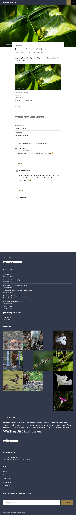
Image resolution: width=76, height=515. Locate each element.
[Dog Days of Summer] (13, 361)
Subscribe (67, 503)
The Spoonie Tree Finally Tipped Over (14, 296)
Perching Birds (50, 425)
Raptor (70, 425)
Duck (53, 423)
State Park (41, 427)
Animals (13, 422)
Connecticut (46, 422)
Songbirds (22, 427)
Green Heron (7, 317)
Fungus (66, 422)
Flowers (59, 422)
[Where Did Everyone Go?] (13, 381)
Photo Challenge (61, 425)
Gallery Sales (7, 478)
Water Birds (31, 432)
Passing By (6, 485)
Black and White (31, 422)
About (5, 471)
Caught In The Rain (21, 127)
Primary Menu (73, 2)
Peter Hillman (22, 148)
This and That (50, 427)
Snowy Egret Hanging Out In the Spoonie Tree (17, 290)
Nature (37, 425)
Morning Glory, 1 (8, 274)
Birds (23, 422)
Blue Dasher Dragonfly (22, 134)
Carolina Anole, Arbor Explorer (12, 312)
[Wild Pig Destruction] (33, 381)
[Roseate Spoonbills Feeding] (13, 340)
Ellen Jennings (31, 52)
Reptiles (6, 427)
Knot (33, 117)
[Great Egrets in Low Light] (63, 340)
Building (39, 422)
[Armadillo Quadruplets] (33, 340)
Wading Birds (14, 431)
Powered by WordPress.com (17, 512)
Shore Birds (14, 427)
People (43, 425)
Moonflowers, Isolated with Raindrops (15, 285)
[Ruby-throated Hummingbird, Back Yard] (43, 361)
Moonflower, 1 (7, 306)
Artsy (18, 422)
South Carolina (32, 427)
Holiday (5, 425)
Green (27, 117)
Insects (12, 425)
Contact (5, 475)
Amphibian (18, 45)
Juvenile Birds (20, 425)
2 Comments (43, 52)
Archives (5, 439)
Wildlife (39, 432)
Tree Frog (41, 117)
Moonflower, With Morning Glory (13, 301)
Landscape (29, 425)
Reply (21, 163)
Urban (67, 427)
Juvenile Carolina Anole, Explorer (13, 280)
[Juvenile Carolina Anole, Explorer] (63, 361)
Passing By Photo (10, 2)
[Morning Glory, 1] (63, 401)
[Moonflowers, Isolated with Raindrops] (63, 381)
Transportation (60, 427)
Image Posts (7, 482)
